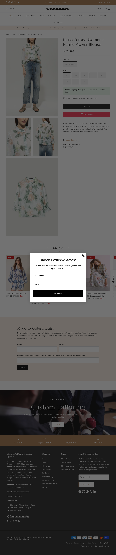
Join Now (58, 293)
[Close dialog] (83, 255)
